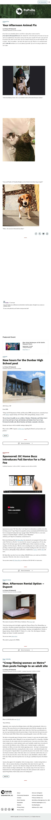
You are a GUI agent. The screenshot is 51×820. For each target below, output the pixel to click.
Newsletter (20, 802)
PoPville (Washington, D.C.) (39, 802)
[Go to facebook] (6, 809)
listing (30, 622)
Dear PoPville (7, 659)
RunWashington (36, 805)
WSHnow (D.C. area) (37, 807)
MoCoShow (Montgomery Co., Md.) (41, 800)
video (42, 549)
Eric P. (18, 719)
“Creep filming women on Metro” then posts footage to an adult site (25, 664)
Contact (19, 797)
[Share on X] (40, 234)
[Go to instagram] (9, 809)
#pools (5, 435)
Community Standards (23, 795)
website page (21, 428)
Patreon (19, 805)
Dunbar (7, 414)
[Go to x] (2, 809)
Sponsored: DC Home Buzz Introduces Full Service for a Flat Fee (24, 459)
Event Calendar (21, 800)
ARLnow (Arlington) (37, 793)
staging (35, 549)
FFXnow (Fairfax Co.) (37, 797)
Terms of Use (20, 809)
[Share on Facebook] (36, 234)
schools (5, 356)
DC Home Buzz (19, 540)
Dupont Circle (7, 580)
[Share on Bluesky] (43, 234)
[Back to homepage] (4, 2)
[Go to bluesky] (12, 809)
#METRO (6, 776)
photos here (14, 636)
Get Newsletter (42, 2)
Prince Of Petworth (10, 29)
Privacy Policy (20, 807)
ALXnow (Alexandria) (37, 795)
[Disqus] (25, 282)
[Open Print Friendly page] (47, 234)
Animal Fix (6, 21)
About (18, 793)
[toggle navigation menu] (49, 2)
